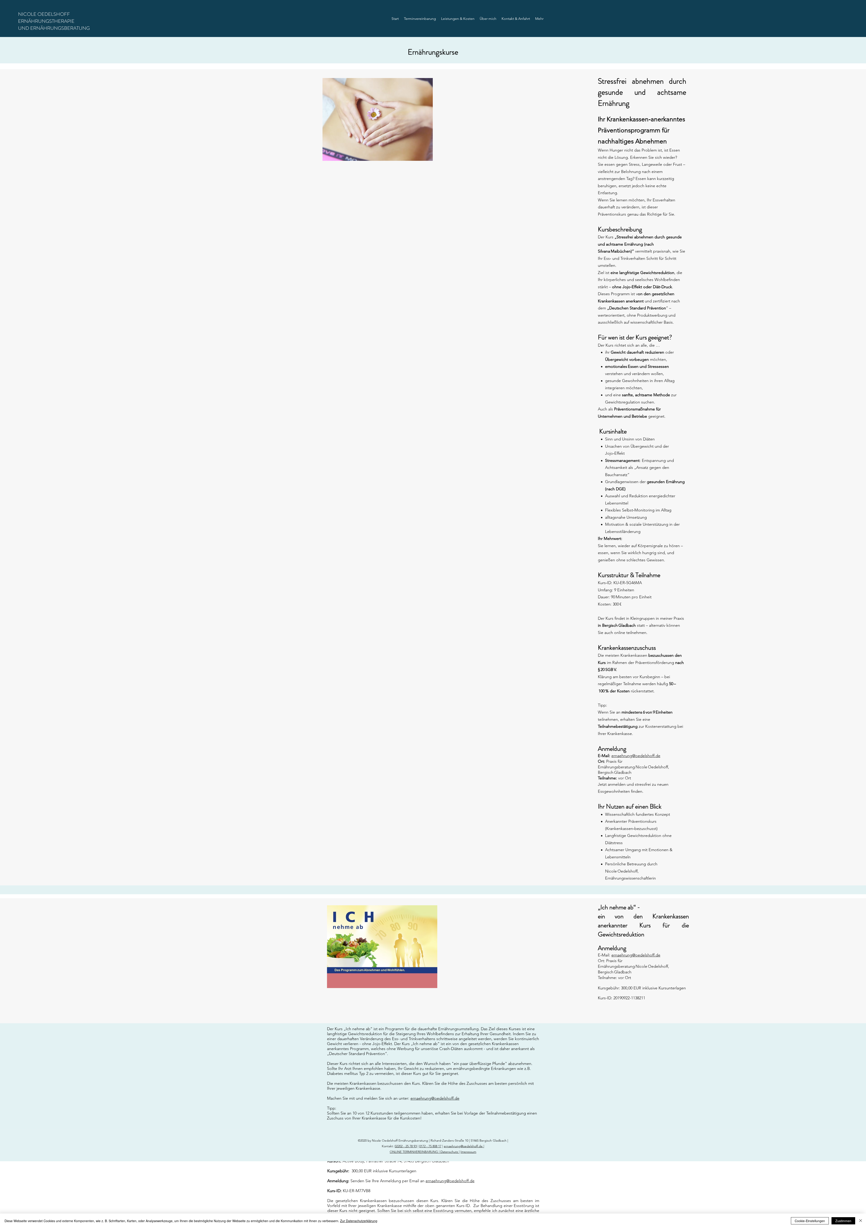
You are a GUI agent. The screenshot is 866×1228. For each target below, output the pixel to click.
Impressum (468, 1152)
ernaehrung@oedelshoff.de (635, 755)
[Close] (860, 1220)
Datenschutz (449, 1152)
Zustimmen (843, 1221)
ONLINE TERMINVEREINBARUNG (414, 1152)
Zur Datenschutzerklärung (358, 1221)
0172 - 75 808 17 (430, 1146)
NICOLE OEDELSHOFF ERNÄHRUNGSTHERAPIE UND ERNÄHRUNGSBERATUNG (54, 21)
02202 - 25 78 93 (406, 1146)
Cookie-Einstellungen (810, 1221)
